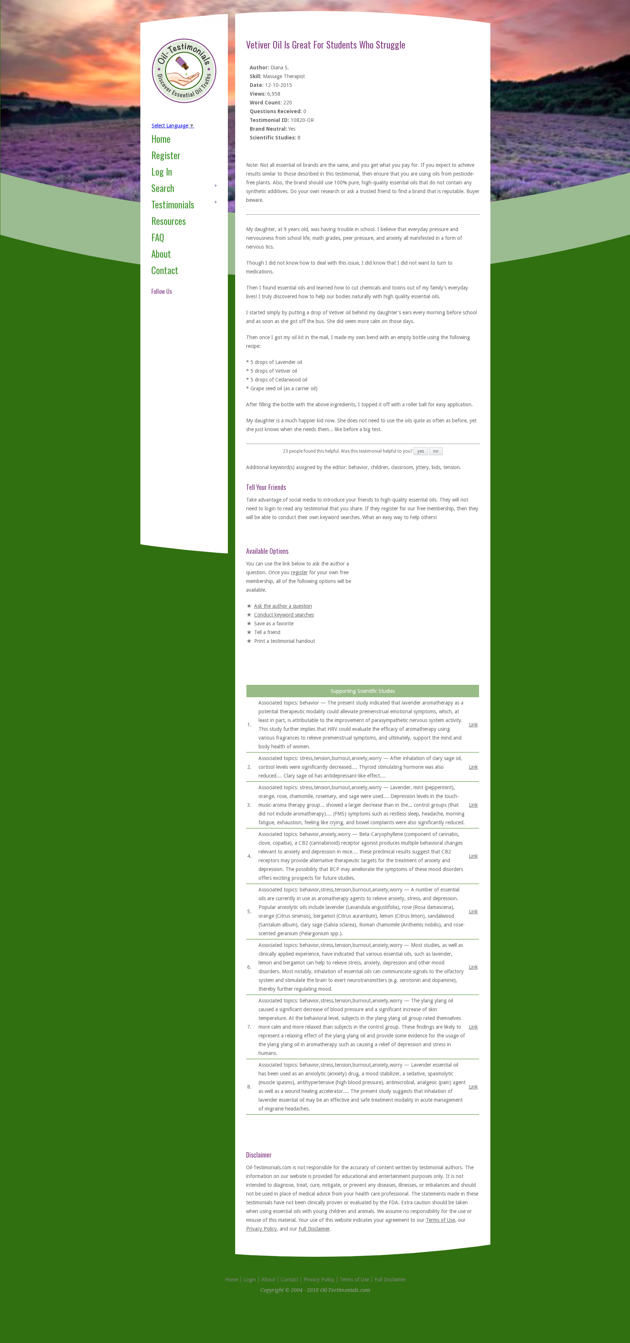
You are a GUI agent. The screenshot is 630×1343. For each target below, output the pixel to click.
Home (161, 138)
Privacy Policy (261, 1229)
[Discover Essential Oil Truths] (184, 102)
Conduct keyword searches (284, 615)
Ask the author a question (283, 606)
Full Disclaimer (314, 1229)
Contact (164, 270)
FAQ (157, 237)
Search (162, 187)
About (161, 253)
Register (165, 155)
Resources (168, 220)
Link (473, 725)
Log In (161, 171)
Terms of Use (440, 1220)
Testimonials (172, 204)
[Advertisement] (180, 428)
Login (250, 1279)
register (299, 572)
